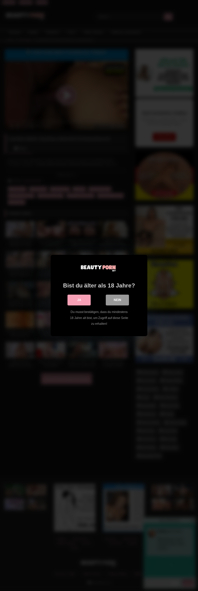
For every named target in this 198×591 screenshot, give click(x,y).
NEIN (117, 300)
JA (79, 300)
